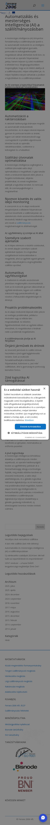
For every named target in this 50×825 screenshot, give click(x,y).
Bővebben (29, 420)
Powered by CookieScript (35, 437)
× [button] (44, 388)
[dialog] (25, 412)
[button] (25, 433)
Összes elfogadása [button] (30, 426)
